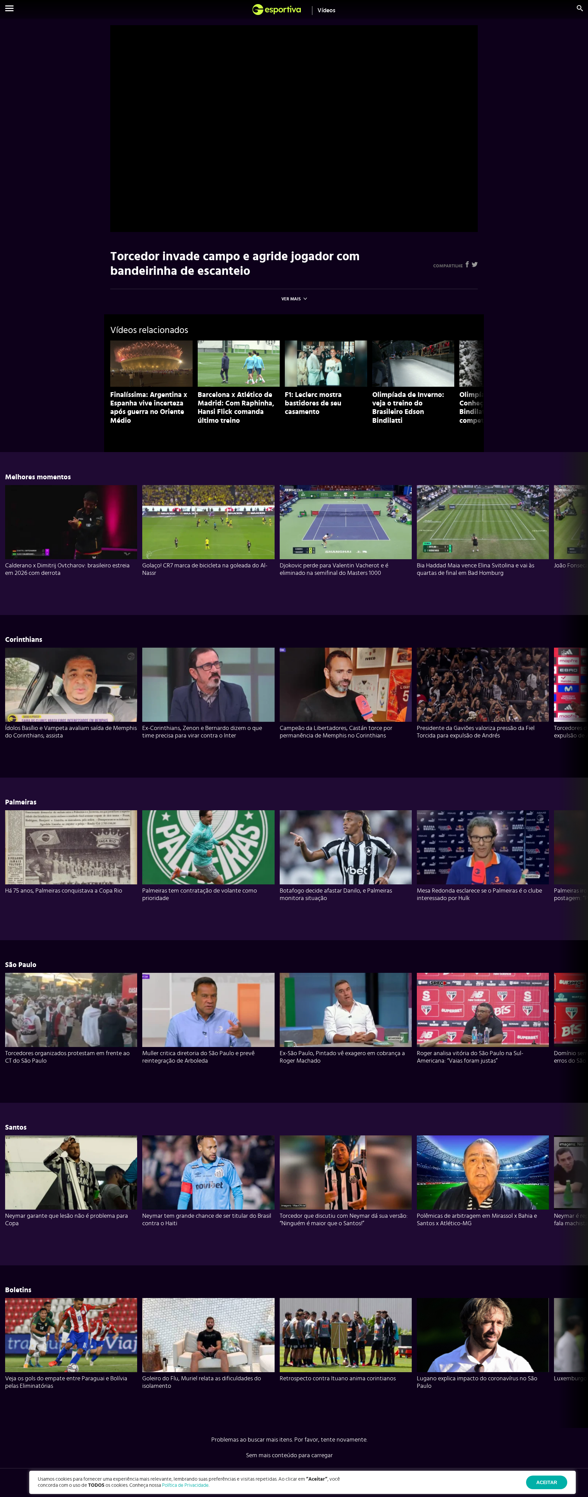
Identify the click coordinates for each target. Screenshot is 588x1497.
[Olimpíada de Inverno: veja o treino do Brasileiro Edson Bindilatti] (413, 363)
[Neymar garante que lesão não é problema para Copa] (71, 1172)
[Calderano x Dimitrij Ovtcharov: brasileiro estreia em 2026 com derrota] (71, 522)
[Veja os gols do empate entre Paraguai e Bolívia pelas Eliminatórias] (71, 1335)
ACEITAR (546, 1482)
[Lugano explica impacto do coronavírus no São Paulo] (483, 1335)
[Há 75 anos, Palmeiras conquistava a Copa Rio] (71, 847)
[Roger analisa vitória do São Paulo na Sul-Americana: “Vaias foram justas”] (483, 1010)
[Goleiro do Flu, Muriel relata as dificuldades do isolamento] (208, 1335)
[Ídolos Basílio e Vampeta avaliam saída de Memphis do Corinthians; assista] (71, 685)
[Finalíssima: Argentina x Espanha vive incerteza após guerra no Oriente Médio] (151, 363)
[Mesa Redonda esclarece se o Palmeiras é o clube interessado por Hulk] (483, 847)
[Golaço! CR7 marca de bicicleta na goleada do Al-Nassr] (208, 522)
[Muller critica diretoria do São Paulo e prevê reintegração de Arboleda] (208, 1010)
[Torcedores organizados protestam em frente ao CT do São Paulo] (71, 1010)
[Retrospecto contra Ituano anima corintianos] (346, 1335)
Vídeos (326, 10)
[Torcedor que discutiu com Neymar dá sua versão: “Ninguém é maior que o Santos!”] (346, 1172)
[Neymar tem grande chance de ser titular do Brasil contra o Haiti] (208, 1172)
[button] (9, 9)
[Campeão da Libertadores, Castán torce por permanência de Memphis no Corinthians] (346, 685)
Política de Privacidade (185, 1485)
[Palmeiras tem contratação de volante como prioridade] (208, 847)
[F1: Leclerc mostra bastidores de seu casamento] (326, 363)
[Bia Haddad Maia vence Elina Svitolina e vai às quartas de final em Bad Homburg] (483, 522)
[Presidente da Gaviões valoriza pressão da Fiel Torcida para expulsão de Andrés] (483, 685)
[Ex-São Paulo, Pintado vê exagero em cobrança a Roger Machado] (346, 1010)
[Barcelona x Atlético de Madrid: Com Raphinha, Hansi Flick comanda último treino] (239, 363)
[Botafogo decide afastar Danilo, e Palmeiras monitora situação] (346, 847)
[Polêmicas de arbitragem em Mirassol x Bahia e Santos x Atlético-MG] (483, 1172)
